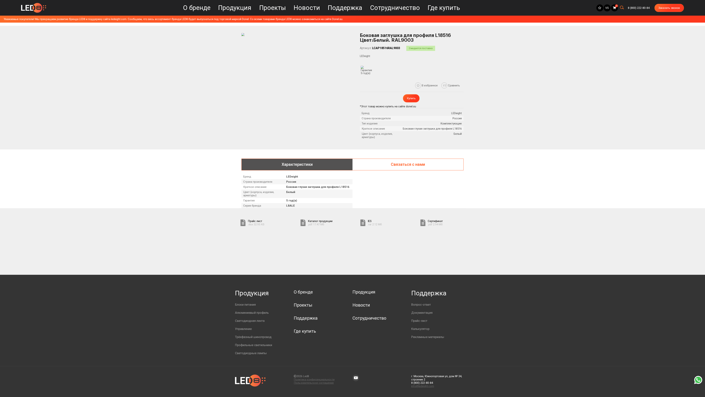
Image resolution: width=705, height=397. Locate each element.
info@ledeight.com (422, 386)
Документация (422, 312)
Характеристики (297, 164)
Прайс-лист (419, 321)
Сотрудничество (395, 8)
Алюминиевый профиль (252, 312)
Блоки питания (245, 304)
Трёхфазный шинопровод (253, 337)
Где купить (444, 8)
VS (607, 8)
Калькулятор (420, 329)
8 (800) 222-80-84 (422, 383)
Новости (307, 8)
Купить (411, 98)
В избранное (429, 85)
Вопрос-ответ (421, 304)
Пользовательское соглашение (314, 383)
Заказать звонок (669, 8)
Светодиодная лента (250, 321)
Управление (243, 329)
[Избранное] (599, 7)
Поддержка (345, 8)
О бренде (196, 8)
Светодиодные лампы (251, 353)
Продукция (234, 8)
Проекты (272, 8)
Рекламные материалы (427, 337)
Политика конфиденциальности (314, 379)
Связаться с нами (408, 164)
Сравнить (451, 85)
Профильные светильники (253, 345)
